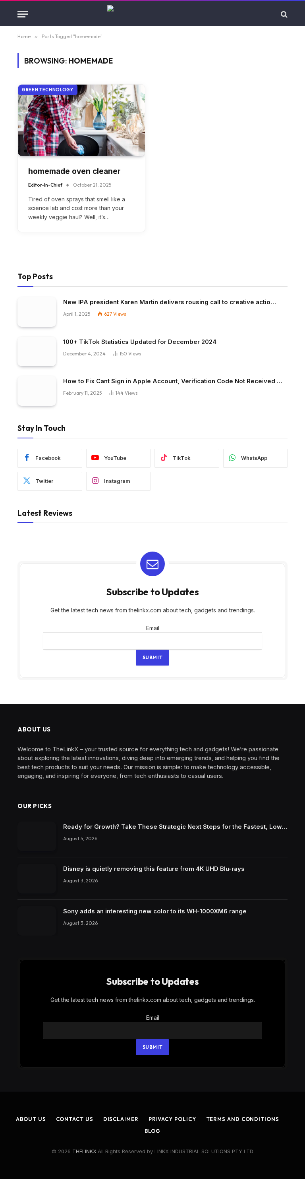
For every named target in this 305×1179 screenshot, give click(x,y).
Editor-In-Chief (45, 185)
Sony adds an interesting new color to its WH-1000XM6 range (155, 911)
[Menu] (22, 14)
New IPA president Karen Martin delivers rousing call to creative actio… (169, 302)
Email (152, 628)
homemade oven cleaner (74, 171)
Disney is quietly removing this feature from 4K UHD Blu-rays (154, 868)
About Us (31, 1119)
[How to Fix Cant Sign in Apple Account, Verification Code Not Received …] (36, 391)
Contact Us (74, 1119)
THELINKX (84, 1151)
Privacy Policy (172, 1119)
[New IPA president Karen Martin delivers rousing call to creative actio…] (36, 312)
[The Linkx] (152, 14)
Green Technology (47, 90)
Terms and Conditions (242, 1119)
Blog (153, 1131)
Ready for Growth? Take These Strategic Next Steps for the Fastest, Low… (175, 826)
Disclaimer (121, 1119)
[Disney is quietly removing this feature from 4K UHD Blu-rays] (36, 878)
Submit (153, 657)
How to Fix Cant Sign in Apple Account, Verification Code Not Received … (172, 381)
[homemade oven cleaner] (81, 120)
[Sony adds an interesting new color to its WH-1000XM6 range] (36, 921)
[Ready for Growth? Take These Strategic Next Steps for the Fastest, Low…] (36, 836)
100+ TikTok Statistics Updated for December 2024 (139, 341)
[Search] (283, 14)
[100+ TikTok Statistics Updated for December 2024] (36, 352)
